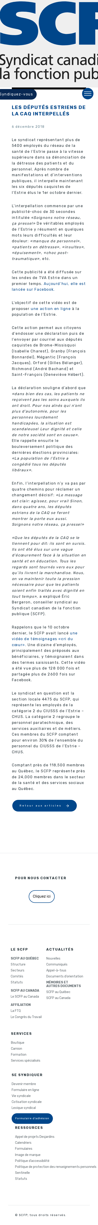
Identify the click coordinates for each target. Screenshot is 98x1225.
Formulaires (23, 1149)
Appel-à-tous (56, 970)
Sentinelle (22, 1173)
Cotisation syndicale (27, 1102)
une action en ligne (51, 309)
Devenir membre (24, 1084)
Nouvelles (53, 958)
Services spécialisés (25, 1061)
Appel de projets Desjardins (34, 1137)
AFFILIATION (21, 1005)
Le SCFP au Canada (25, 997)
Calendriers (23, 1143)
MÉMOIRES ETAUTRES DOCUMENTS (63, 984)
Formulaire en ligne (25, 1090)
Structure (18, 964)
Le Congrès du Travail (26, 1017)
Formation (18, 1055)
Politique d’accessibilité (32, 1161)
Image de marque (28, 1155)
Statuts (17, 982)
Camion (16, 1049)
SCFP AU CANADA (25, 991)
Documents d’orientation (64, 976)
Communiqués (56, 964)
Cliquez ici (42, 896)
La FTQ (16, 1011)
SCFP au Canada (58, 998)
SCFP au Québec (58, 992)
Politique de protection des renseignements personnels (55, 1167)
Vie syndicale (21, 1096)
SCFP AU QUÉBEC (25, 958)
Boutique (17, 1043)
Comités (17, 976)
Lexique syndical (24, 1108)
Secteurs (17, 970)
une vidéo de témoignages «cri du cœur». (45, 639)
